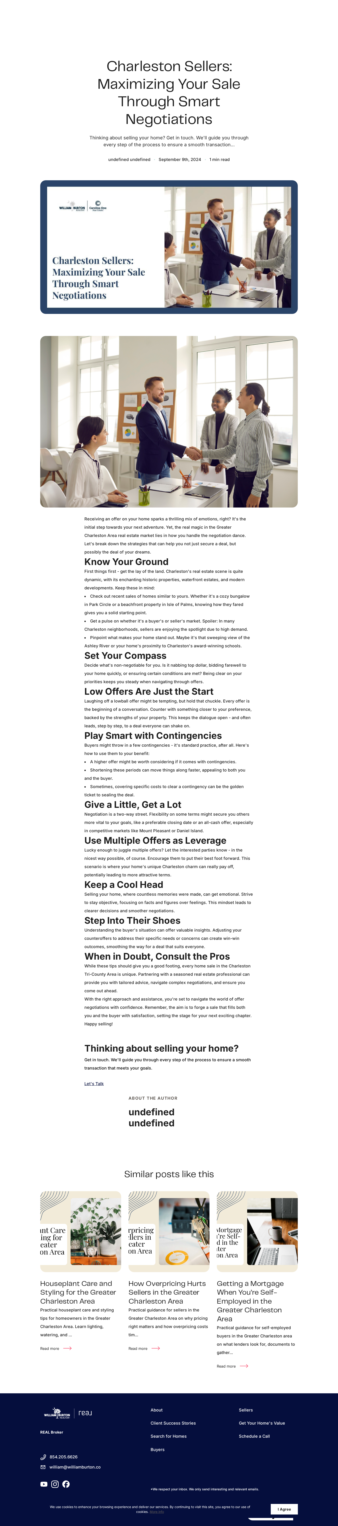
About (157, 1410)
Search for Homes (169, 1436)
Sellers (246, 1410)
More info (157, 1512)
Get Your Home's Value (262, 1423)
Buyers (158, 1449)
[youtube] (44, 1484)
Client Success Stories (173, 1423)
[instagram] (55, 1484)
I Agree (284, 1509)
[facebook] (66, 1484)
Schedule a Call (254, 1436)
